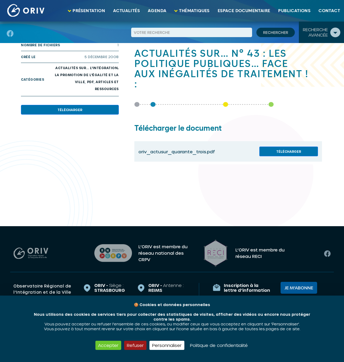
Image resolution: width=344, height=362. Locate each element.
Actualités (126, 11)
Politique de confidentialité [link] (219, 345)
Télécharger (70, 110)
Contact (329, 11)
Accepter (108, 345)
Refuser (135, 345)
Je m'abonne (299, 287)
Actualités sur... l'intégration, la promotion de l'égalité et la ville (87, 75)
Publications (294, 11)
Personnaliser (167, 345)
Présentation (89, 11)
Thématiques (194, 11)
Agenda (157, 11)
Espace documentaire (244, 11)
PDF (90, 82)
